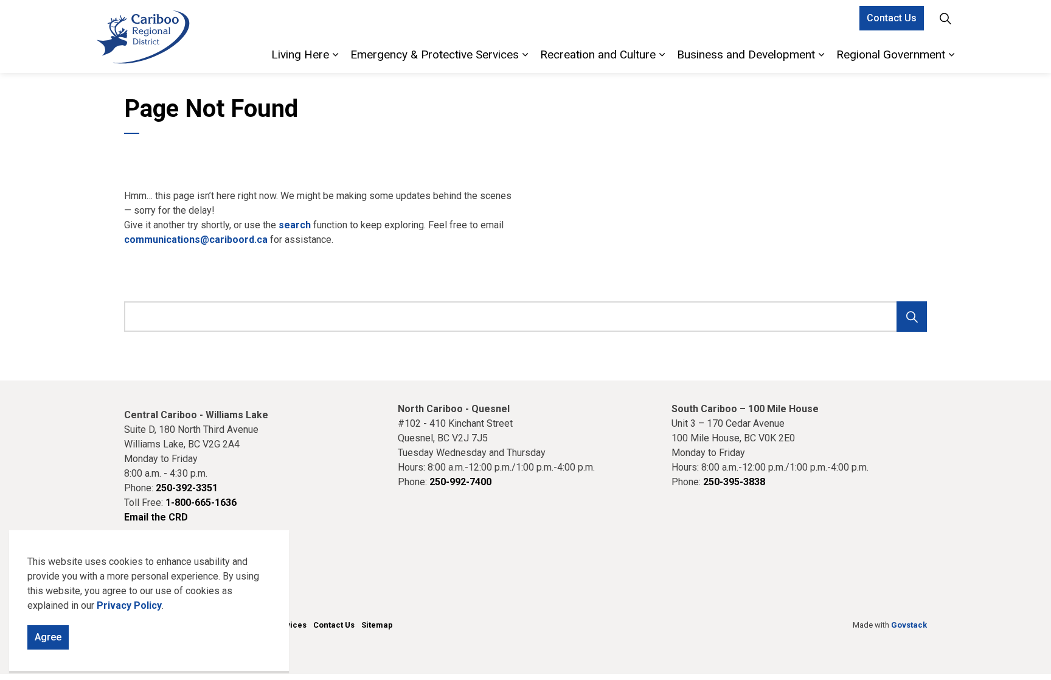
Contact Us (892, 18)
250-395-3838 (734, 482)
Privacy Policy (129, 605)
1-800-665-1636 (201, 502)
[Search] (912, 316)
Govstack (909, 624)
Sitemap (377, 624)
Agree (48, 637)
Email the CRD (156, 517)
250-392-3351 (187, 488)
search (295, 225)
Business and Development (746, 54)
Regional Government (890, 54)
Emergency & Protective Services (434, 54)
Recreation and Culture (598, 54)
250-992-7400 (460, 482)
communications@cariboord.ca (196, 239)
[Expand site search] (945, 18)
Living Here (300, 54)
